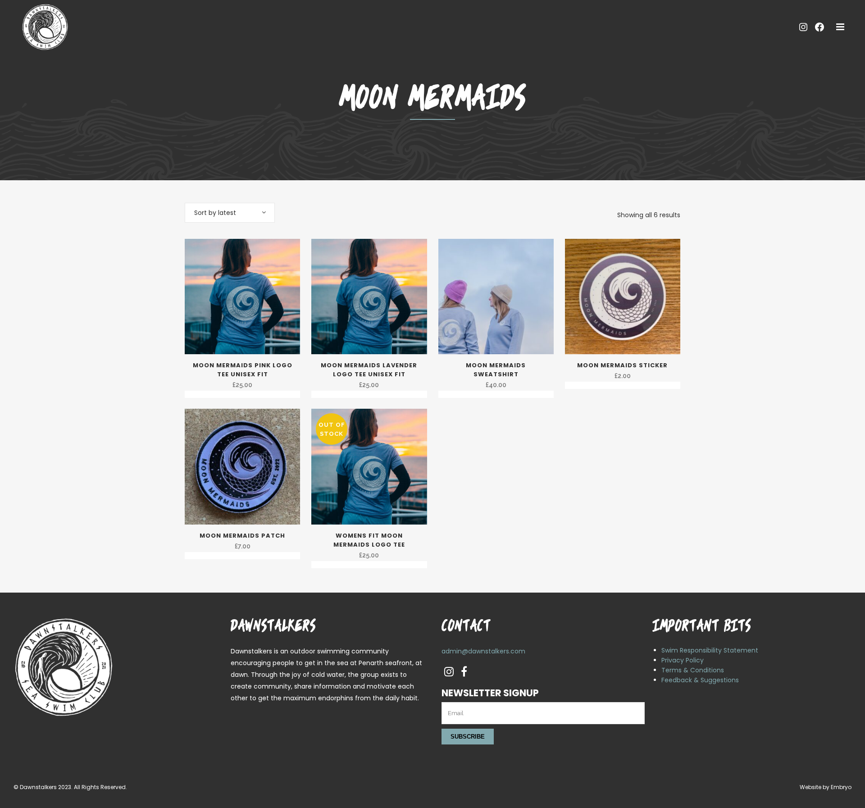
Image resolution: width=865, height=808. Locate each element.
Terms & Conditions (692, 670)
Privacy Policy (682, 660)
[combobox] (230, 213)
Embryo (841, 787)
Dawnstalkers (38, 787)
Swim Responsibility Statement (709, 650)
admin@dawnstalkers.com (483, 651)
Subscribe (468, 736)
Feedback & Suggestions (700, 680)
